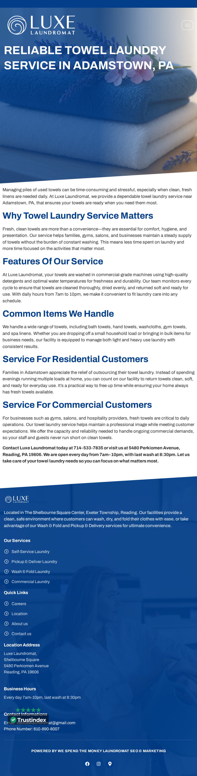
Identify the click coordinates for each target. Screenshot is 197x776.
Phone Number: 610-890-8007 (32, 729)
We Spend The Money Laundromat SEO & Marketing (112, 751)
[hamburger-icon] (187, 25)
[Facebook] (87, 764)
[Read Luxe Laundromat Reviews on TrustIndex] (28, 721)
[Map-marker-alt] (109, 764)
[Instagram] (98, 764)
